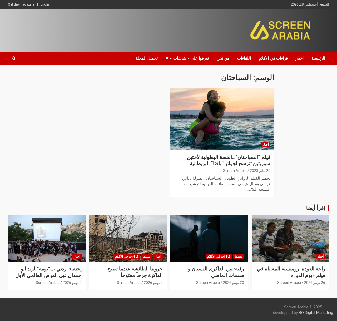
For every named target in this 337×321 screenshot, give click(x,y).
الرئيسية (318, 58)
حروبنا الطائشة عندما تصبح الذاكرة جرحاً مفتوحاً (135, 272)
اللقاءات (244, 58)
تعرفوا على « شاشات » (189, 58)
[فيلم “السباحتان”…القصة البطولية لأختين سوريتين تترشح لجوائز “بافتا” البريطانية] (222, 118)
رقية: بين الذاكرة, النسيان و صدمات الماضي (216, 272)
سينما (238, 256)
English (46, 4)
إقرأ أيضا (315, 208)
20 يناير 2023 (260, 171)
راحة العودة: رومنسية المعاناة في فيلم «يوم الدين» (291, 272)
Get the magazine (21, 4)
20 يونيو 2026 (233, 282)
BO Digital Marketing (316, 312)
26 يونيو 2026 (314, 282)
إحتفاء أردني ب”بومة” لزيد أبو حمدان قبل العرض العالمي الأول (48, 272)
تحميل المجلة (147, 58)
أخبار (300, 58)
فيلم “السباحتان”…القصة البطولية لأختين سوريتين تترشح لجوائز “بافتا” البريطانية (228, 160)
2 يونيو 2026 (72, 282)
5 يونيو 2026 (153, 282)
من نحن (223, 58)
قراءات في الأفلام (273, 58)
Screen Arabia (235, 171)
